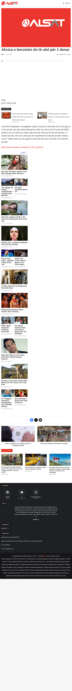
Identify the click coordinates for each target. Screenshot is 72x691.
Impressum (4, 528)
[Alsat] (9, 3)
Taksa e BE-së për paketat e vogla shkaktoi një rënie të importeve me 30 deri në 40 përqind (22, 117)
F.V (3, 54)
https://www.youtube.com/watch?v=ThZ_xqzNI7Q (22, 147)
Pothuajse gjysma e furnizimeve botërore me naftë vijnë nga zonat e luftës (59, 117)
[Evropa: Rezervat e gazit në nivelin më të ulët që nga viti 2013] (36, 460)
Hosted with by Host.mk (44, 556)
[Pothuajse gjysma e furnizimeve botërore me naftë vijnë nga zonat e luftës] (42, 115)
